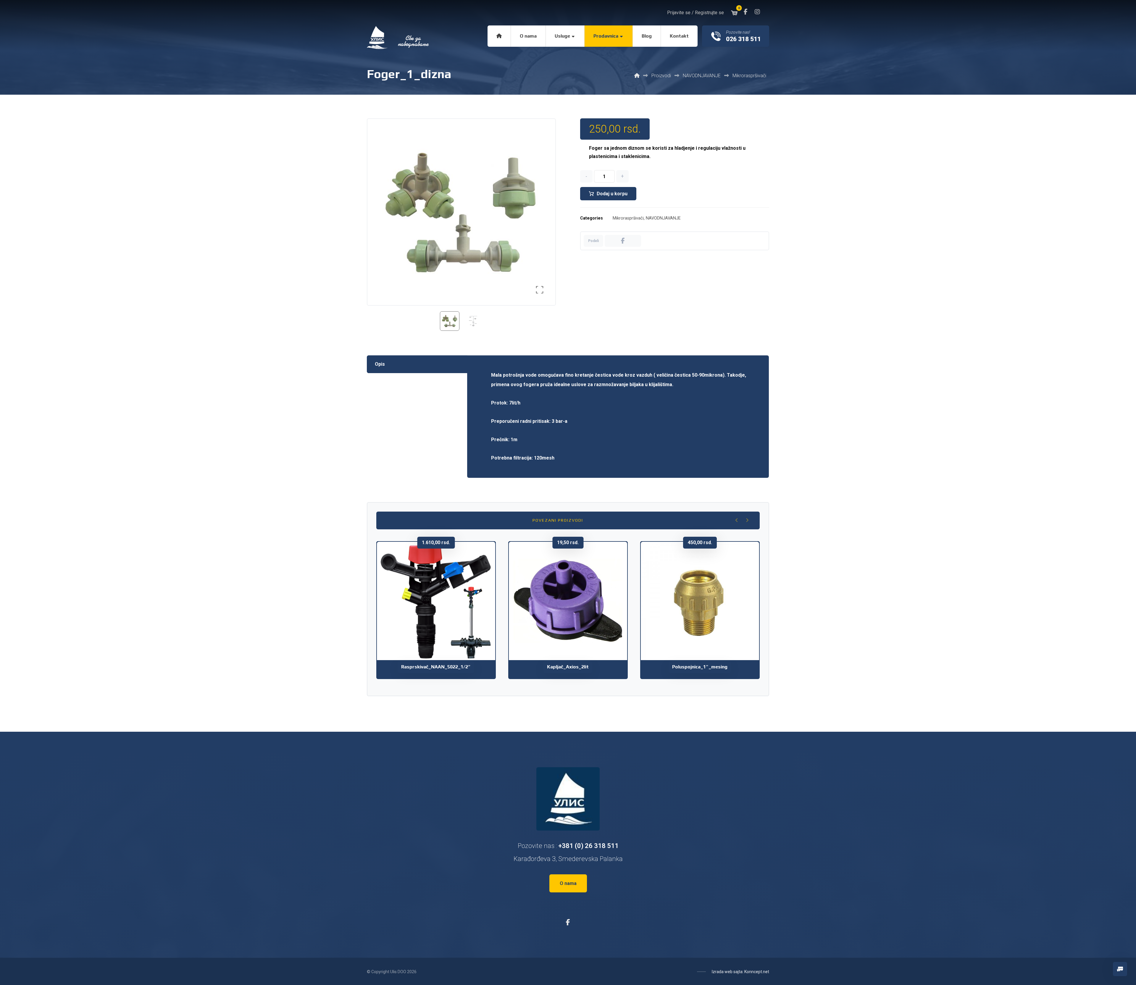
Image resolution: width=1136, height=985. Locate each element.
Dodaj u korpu (612, 193)
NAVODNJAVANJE (663, 218)
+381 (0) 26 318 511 (588, 845)
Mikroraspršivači (628, 218)
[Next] (747, 520)
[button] (745, 12)
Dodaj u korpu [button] (440, 626)
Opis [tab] (380, 364)
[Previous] (736, 520)
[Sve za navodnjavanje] (398, 37)
